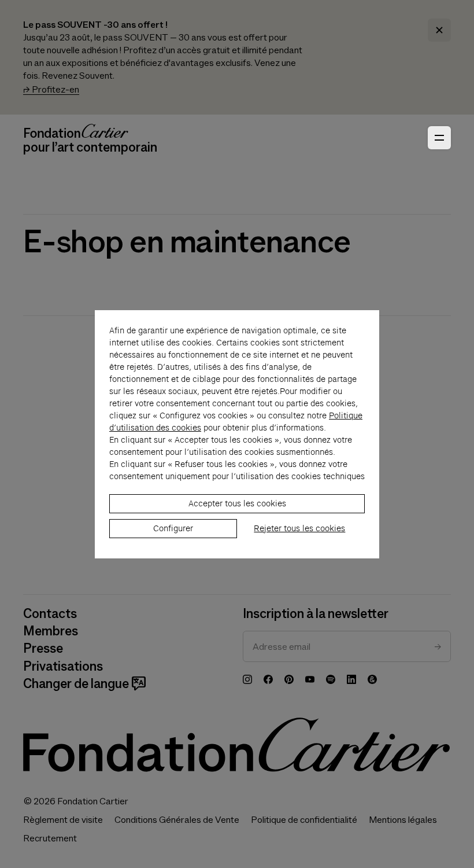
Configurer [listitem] (173, 528)
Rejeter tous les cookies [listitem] (299, 528)
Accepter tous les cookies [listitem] (237, 503)
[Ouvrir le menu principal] (439, 137)
